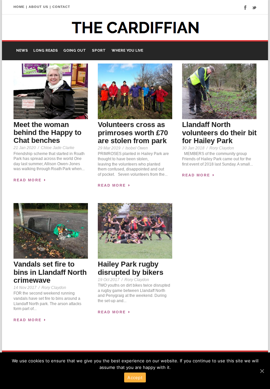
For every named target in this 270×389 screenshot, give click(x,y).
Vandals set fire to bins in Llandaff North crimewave (50, 272)
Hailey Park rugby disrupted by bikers (130, 268)
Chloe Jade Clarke (57, 147)
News (22, 50)
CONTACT (61, 7)
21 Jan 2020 (25, 147)
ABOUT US (38, 7)
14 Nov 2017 (25, 287)
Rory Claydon (221, 148)
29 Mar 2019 (109, 148)
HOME (19, 7)
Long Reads (45, 50)
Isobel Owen (136, 148)
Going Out (74, 50)
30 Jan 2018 (193, 148)
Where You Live (127, 50)
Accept (135, 377)
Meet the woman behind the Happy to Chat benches (47, 132)
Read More (27, 180)
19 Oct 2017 (109, 279)
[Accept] (261, 371)
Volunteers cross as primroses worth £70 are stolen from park (133, 132)
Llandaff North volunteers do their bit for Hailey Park (219, 132)
